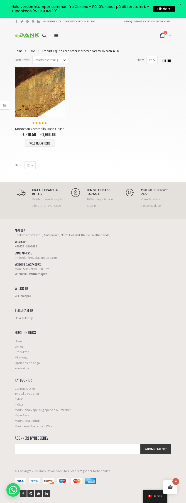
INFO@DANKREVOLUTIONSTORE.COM (147, 21)
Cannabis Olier (25, 389)
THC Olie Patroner (27, 393)
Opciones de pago (27, 363)
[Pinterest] (27, 21)
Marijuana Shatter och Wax (33, 426)
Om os (19, 346)
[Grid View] (164, 60)
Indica (19, 404)
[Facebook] (16, 21)
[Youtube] (33, 21)
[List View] (169, 60)
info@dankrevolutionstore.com (36, 258)
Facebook (23, 493)
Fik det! (163, 9)
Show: (140, 60)
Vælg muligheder (39, 143)
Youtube (38, 493)
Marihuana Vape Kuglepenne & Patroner (43, 410)
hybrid (19, 399)
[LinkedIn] (39, 21)
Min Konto (22, 357)
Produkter (22, 352)
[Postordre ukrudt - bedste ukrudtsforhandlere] (27, 35)
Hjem (18, 341)
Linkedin (46, 493)
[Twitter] (22, 21)
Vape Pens (22, 415)
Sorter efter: (22, 60)
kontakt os (22, 368)
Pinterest (30, 493)
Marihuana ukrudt (27, 421)
